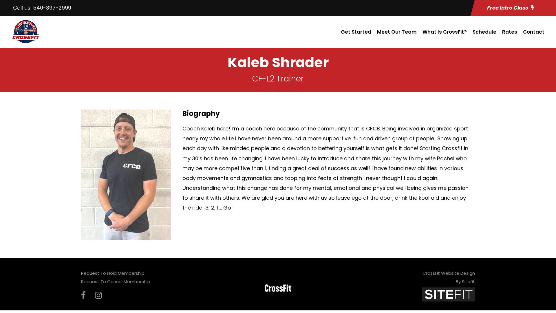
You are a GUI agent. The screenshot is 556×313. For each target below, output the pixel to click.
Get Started (356, 31)
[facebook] (83, 295)
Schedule (484, 31)
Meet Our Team (397, 31)
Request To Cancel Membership (115, 282)
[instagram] (98, 295)
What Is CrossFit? (445, 31)
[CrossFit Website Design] (448, 294)
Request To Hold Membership (113, 273)
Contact (533, 31)
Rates (509, 31)
